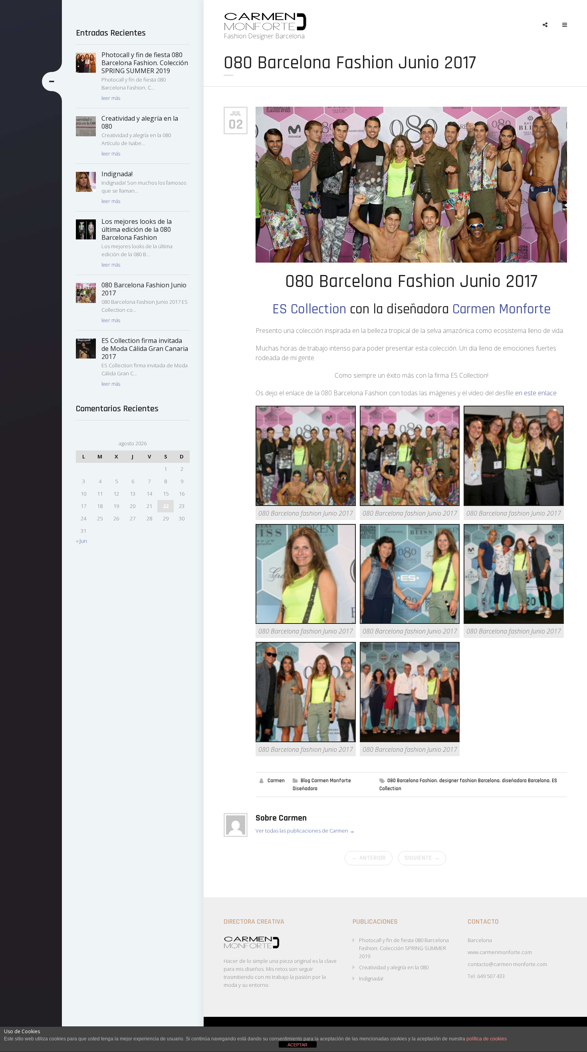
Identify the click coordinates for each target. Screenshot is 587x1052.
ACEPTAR (297, 1044)
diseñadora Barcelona (525, 780)
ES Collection (309, 309)
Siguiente (422, 858)
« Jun (81, 540)
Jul (235, 113)
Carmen (276, 780)
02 (235, 124)
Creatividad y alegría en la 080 (393, 967)
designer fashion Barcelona (469, 780)
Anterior (368, 858)
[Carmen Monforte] (265, 21)
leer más (110, 98)
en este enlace (536, 393)
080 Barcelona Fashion (412, 780)
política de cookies (486, 1039)
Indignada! (371, 978)
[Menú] (561, 25)
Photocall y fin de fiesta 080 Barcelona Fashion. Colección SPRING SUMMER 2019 (404, 948)
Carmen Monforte (501, 309)
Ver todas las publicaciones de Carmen (305, 830)
